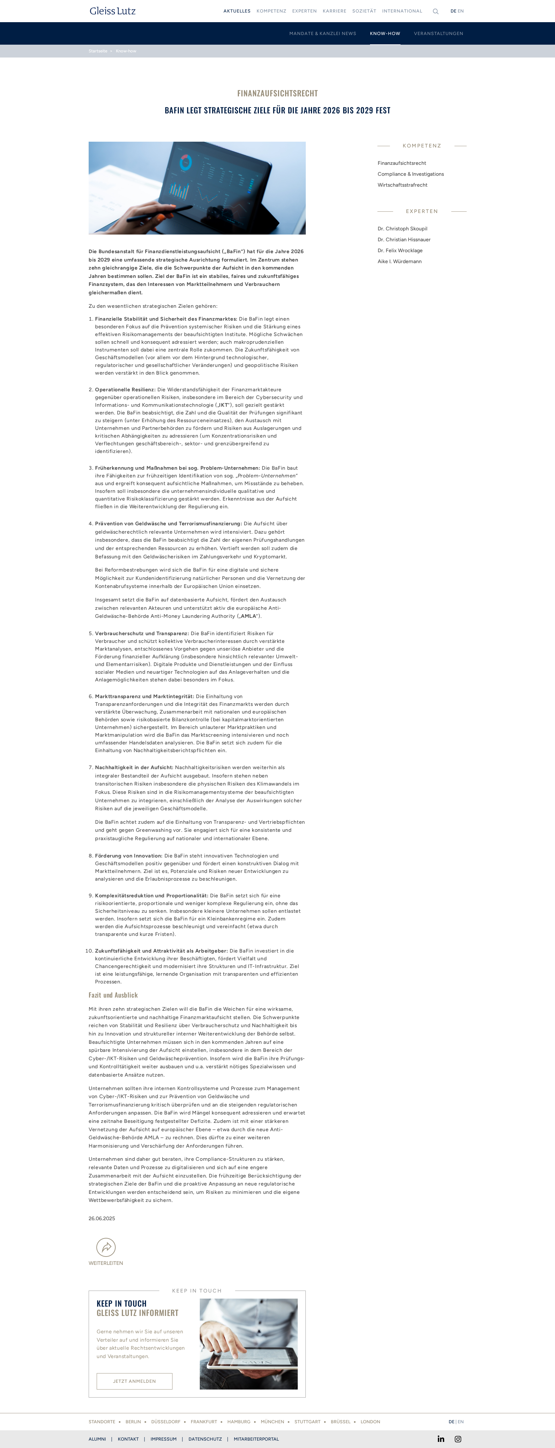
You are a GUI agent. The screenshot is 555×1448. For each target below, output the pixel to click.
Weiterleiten (106, 1263)
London (370, 1422)
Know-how (126, 51)
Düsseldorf (166, 1422)
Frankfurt (204, 1422)
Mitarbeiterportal (256, 1439)
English (460, 11)
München (272, 1422)
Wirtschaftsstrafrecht (402, 185)
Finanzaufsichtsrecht (402, 163)
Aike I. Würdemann (400, 261)
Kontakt (128, 1439)
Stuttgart (308, 1422)
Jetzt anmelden (134, 1381)
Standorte (102, 1422)
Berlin (133, 1422)
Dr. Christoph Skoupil (402, 229)
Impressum (164, 1439)
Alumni (97, 1439)
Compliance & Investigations (411, 174)
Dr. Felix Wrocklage (400, 250)
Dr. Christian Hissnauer (404, 239)
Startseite (98, 51)
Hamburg (239, 1422)
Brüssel (340, 1422)
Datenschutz (205, 1439)
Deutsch (453, 11)
